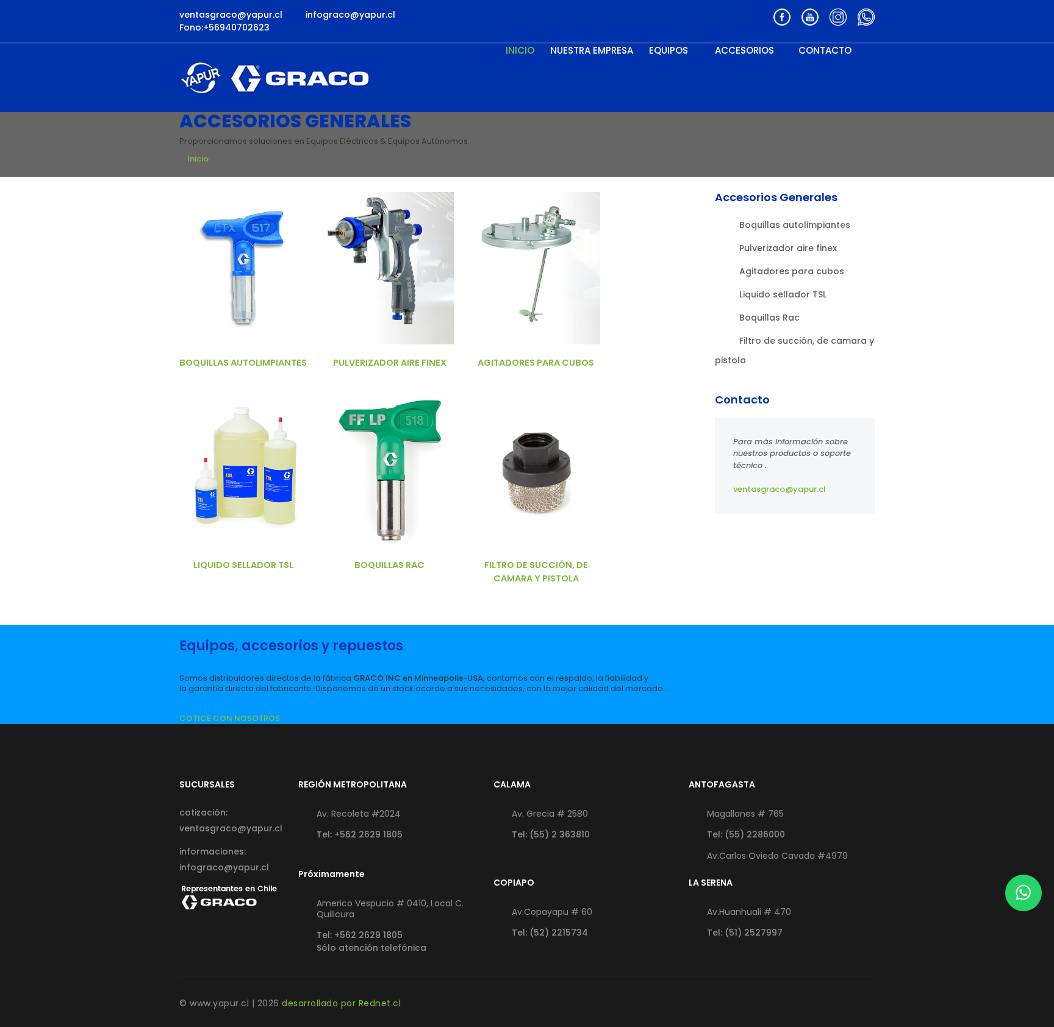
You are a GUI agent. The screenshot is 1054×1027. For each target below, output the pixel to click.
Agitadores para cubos (536, 363)
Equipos (669, 50)
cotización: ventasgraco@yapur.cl (229, 820)
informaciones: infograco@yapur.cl (224, 859)
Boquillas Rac (389, 565)
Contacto (824, 50)
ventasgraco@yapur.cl (779, 489)
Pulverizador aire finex (389, 363)
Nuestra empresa (591, 50)
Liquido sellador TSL (243, 565)
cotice (243, 268)
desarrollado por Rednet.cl (341, 1003)
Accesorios (744, 50)
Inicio (520, 50)
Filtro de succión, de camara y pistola (536, 572)
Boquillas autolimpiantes (243, 363)
